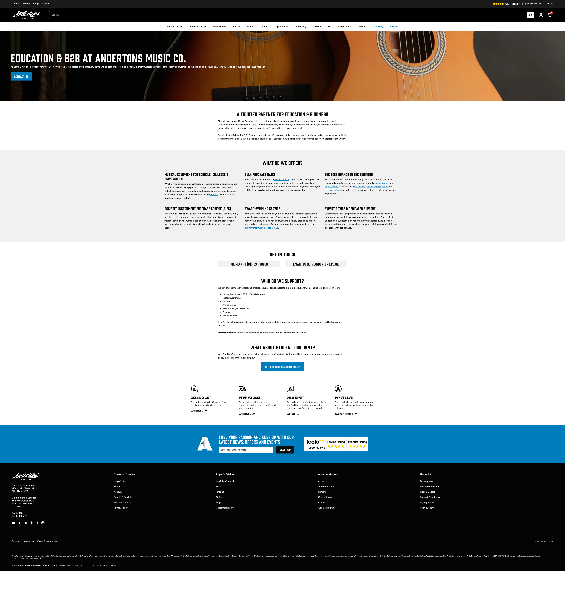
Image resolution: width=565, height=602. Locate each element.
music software (281, 180)
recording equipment (377, 187)
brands (214, 195)
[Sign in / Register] (541, 15)
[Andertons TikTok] (31, 523)
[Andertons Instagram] (25, 523)
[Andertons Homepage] (27, 15)
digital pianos (332, 187)
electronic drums (333, 190)
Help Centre (120, 481)
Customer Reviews (225, 508)
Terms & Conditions (430, 497)
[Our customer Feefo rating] (336, 444)
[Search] (530, 15)
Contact (549, 4)
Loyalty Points (427, 502)
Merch (45, 4)
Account (118, 492)
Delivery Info (426, 481)
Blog (218, 502)
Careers (322, 492)
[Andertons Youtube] (13, 523)
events (254, 125)
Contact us (21, 76)
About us (322, 481)
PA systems (360, 187)
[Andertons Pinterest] (43, 523)
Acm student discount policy (283, 366)
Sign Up (285, 449)
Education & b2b (122, 502)
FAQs (218, 487)
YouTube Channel (225, 481)
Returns (118, 487)
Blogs (36, 4)
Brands (26, 4)
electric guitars (381, 183)
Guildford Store (326, 487)
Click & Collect (427, 492)
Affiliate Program (326, 508)
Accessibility (29, 541)
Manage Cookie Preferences (47, 541)
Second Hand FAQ (429, 487)
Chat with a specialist (545, 541)
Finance (220, 492)
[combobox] (291, 15)
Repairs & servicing (123, 497)
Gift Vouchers (427, 508)
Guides (15, 4)
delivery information (255, 228)
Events (321, 502)
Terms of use (16, 541)
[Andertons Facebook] (19, 523)
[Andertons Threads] (37, 523)
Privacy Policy (121, 508)
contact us (273, 228)
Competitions (325, 497)
